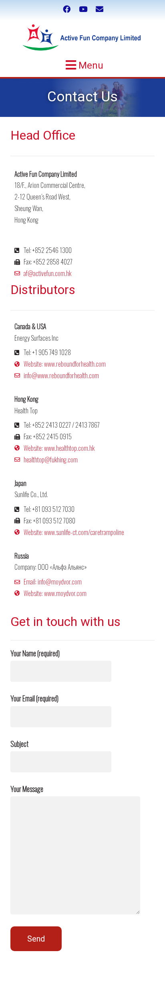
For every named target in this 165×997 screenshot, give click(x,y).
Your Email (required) (34, 698)
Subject (19, 743)
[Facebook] (66, 9)
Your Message (26, 789)
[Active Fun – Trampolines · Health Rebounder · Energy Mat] (82, 37)
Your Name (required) (35, 653)
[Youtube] (83, 9)
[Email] (99, 9)
